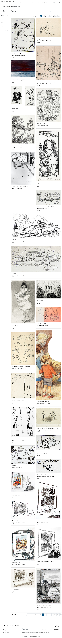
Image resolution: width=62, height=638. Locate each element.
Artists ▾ (38, 2)
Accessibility (33, 636)
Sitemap (39, 636)
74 (45, 16)
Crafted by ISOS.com (56, 629)
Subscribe (44, 629)
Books (25, 2)
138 (56, 16)
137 (53, 16)
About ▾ (20, 2)
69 (33, 16)
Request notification (54, 11)
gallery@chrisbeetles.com (7, 630)
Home (4, 6)
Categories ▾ (45, 2)
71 (38, 16)
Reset (7, 30)
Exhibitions (31, 2)
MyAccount (31, 4)
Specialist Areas (9, 6)
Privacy (36, 636)
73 (43, 16)
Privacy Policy (43, 632)
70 (35, 16)
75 (48, 16)
